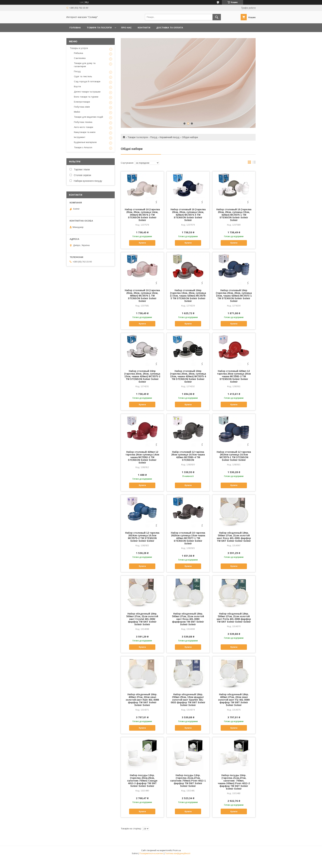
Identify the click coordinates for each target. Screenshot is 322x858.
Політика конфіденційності (177, 853)
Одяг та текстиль (83, 76)
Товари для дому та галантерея (84, 64)
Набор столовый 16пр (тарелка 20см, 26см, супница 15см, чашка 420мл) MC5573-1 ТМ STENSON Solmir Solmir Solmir (234, 295)
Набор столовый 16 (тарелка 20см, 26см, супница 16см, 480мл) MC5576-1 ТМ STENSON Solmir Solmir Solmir (142, 295)
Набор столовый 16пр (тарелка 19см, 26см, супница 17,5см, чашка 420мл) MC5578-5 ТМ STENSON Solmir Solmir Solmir (188, 295)
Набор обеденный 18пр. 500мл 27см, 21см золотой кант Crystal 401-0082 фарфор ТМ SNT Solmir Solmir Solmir (142, 619)
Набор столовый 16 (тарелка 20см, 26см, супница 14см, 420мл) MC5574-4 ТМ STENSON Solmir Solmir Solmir (188, 215)
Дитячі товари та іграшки (87, 91)
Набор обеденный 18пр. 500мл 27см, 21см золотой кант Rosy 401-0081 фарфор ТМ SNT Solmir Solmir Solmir (234, 536)
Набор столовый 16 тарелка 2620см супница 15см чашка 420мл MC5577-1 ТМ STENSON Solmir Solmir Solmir (188, 538)
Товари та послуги (99, 27)
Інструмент (79, 137)
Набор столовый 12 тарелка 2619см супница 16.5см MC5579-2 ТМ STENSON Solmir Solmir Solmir (142, 536)
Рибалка (78, 53)
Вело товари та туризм (86, 96)
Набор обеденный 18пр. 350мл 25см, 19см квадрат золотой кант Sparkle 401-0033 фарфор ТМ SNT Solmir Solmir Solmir (188, 699)
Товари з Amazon (83, 147)
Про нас (126, 27)
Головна (75, 27)
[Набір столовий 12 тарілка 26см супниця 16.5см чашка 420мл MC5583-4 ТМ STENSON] (188, 431)
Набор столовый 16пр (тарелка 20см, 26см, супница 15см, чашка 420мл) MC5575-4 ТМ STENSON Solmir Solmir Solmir (188, 376)
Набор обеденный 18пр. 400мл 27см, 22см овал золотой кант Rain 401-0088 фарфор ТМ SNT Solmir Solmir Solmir (142, 699)
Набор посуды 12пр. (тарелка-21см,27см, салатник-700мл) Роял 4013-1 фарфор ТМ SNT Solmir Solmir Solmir (188, 780)
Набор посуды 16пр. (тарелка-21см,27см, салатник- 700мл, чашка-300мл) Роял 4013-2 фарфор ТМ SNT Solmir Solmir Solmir (234, 782)
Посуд (153, 137)
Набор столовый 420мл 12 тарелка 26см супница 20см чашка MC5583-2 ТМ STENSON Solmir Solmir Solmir (234, 376)
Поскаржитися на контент (151, 853)
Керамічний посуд (169, 137)
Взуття (77, 86)
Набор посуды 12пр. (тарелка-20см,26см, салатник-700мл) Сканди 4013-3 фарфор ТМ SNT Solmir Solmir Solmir (142, 780)
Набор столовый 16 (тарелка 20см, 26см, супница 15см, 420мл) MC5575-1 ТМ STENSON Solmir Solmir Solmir (233, 215)
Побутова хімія (82, 107)
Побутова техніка (83, 122)
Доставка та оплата (169, 27)
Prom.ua (177, 850)
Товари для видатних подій (88, 117)
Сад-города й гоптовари (87, 81)
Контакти (144, 27)
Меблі (77, 112)
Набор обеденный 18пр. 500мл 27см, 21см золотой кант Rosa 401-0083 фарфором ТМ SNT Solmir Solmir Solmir (188, 619)
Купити (142, 243)
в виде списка (254, 163)
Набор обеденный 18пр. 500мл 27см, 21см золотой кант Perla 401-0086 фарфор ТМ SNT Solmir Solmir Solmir (234, 617)
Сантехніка (80, 58)
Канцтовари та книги (84, 132)
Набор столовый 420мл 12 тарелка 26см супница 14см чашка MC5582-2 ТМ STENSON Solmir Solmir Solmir (142, 457)
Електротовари (82, 102)
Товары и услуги (79, 48)
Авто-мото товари (83, 127)
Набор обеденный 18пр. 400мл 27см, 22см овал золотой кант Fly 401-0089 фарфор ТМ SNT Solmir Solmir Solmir (234, 699)
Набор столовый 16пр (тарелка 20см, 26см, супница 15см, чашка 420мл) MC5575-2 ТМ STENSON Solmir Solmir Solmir (142, 376)
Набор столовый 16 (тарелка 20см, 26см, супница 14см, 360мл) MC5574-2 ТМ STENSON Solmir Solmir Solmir (142, 215)
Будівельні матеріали (85, 142)
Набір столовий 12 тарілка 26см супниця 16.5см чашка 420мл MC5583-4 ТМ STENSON (188, 456)
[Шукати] (216, 17)
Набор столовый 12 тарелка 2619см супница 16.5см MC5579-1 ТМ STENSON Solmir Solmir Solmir (234, 456)
